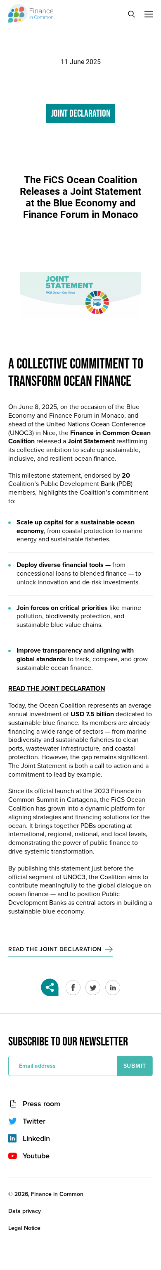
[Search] (131, 14)
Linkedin (36, 1138)
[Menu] (148, 14)
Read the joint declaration (55, 949)
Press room (41, 1103)
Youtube (36, 1155)
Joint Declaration (80, 114)
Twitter (34, 1121)
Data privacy (24, 1211)
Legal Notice (24, 1228)
